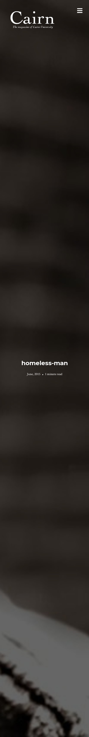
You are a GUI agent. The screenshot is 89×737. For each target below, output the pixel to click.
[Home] (32, 19)
